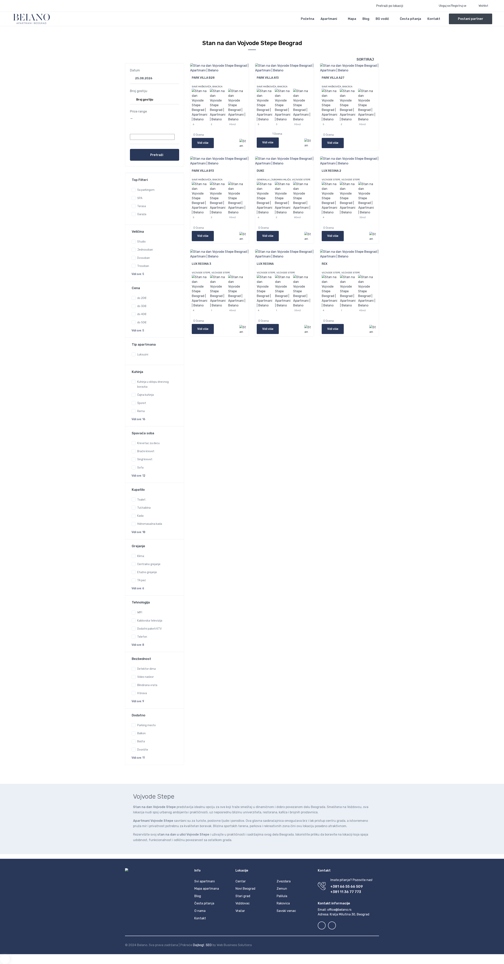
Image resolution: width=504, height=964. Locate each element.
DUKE (260, 171)
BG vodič (382, 19)
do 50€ (141, 322)
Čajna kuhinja (145, 395)
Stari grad (242, 896)
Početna (307, 19)
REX (324, 264)
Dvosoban (143, 258)
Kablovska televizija (149, 620)
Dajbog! (198, 945)
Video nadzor (145, 677)
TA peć (141, 580)
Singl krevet (144, 459)
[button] (399, 6)
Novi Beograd (245, 888)
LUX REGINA (265, 264)
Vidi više (202, 143)
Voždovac (242, 903)
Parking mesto (146, 725)
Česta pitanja (410, 19)
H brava (142, 693)
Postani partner (470, 19)
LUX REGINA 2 (331, 171)
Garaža (141, 214)
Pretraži (156, 155)
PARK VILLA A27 (333, 77)
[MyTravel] (31, 19)
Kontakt (433, 19)
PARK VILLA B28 (203, 77)
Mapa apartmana (206, 888)
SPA (139, 198)
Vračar (240, 911)
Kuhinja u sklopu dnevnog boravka (153, 384)
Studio (141, 241)
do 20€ (141, 298)
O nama (200, 911)
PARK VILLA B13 (203, 171)
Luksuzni (142, 354)
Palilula (282, 896)
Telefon (142, 636)
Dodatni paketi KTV (149, 628)
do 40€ (141, 314)
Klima (140, 556)
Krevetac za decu (148, 443)
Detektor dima (146, 669)
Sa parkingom (146, 190)
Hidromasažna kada (149, 524)
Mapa (352, 19)
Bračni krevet (145, 451)
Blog (365, 19)
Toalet (141, 499)
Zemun (282, 888)
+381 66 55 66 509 (346, 886)
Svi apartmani (204, 881)
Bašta (141, 741)
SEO (209, 945)
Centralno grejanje (148, 564)
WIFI (139, 612)
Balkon (141, 733)
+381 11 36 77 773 (345, 892)
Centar (240, 881)
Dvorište (142, 749)
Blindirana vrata (147, 685)
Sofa (140, 467)
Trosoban (143, 266)
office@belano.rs (339, 909)
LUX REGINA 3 (201, 264)
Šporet (141, 403)
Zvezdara (284, 881)
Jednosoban (145, 249)
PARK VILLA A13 (268, 77)
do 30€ (141, 306)
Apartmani (329, 19)
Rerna (141, 411)
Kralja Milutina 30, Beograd (349, 914)
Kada (140, 516)
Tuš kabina (144, 507)
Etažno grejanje (147, 572)
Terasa (141, 206)
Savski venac (286, 911)
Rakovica (283, 903)
